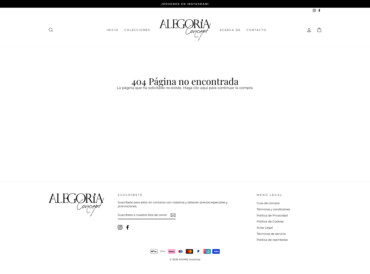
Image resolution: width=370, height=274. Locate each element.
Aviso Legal (265, 227)
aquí (204, 88)
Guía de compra (268, 203)
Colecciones (137, 30)
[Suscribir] (173, 215)
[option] (185, 4)
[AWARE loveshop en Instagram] (120, 227)
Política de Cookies (270, 221)
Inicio (113, 30)
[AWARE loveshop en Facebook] (127, 227)
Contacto (256, 30)
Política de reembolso (272, 240)
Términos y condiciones (273, 209)
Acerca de (230, 30)
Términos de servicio (271, 234)
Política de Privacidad (272, 215)
